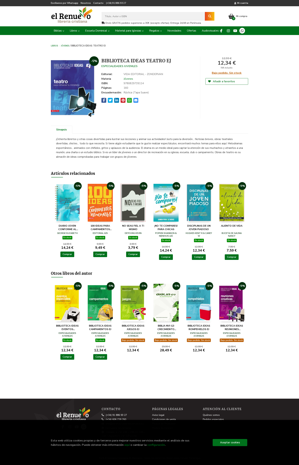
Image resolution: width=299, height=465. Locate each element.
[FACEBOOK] (221, 31)
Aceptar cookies (230, 442)
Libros (54, 45)
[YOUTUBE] (235, 31)
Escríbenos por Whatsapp (64, 3)
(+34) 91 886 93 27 (116, 3)
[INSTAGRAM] (228, 31)
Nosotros (86, 3)
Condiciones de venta (164, 419)
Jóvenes (65, 45)
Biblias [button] (58, 31)
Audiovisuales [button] (210, 31)
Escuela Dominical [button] (96, 31)
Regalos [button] (154, 31)
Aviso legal (158, 415)
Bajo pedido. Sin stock (227, 73)
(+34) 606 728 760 (116, 419)
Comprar (67, 254)
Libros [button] (74, 31)
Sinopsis (61, 129)
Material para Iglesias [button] (128, 31)
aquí (127, 445)
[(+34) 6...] (242, 31)
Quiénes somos (211, 415)
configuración (156, 445)
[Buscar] (209, 16)
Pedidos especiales (213, 419)
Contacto (98, 3)
